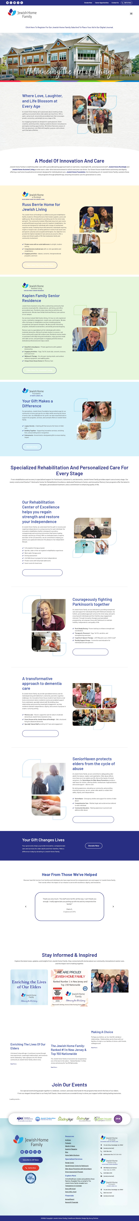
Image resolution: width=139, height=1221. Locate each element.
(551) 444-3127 (108, 1193)
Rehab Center (69, 1163)
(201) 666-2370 (108, 1173)
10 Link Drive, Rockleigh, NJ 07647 (113, 1145)
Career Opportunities (102, 3)
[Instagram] (18, 2)
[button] (131, 13)
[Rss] (21, 2)
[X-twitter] (26, 1152)
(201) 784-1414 (108, 1151)
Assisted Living (28, 169)
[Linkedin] (14, 2)
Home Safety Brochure (72, 1155)
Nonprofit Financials (71, 1202)
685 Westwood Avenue (110, 1168)
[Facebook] (7, 2)
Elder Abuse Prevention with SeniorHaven (78, 1169)
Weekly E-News (70, 1146)
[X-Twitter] (11, 2)
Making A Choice (102, 1032)
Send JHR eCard (70, 1189)
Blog (66, 1152)
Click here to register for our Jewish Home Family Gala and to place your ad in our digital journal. (69, 27)
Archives (68, 1140)
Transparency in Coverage (73, 1186)
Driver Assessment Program (74, 1172)
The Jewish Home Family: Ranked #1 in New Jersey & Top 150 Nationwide (69, 1049)
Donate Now (88, 3)
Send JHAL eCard (70, 1192)
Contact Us (115, 3)
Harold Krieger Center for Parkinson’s (77, 1166)
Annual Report (69, 1199)
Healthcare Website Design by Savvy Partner (83, 1218)
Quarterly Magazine (71, 1149)
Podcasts (68, 1143)
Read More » (13, 1064)
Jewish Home (17, 169)
